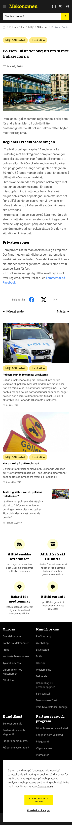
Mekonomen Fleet (46, 700)
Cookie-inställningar (38, 810)
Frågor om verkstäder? (16, 747)
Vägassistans (44, 748)
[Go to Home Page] (4, 27)
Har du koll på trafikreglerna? (21, 463)
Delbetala (41, 676)
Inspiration (38, 40)
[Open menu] (5, 6)
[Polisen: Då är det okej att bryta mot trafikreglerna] (55, 300)
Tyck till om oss (12, 663)
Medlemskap (43, 669)
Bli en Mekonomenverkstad (52, 728)
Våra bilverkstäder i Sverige (51, 707)
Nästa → (63, 311)
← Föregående (13, 311)
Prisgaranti (42, 741)
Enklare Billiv (16, 27)
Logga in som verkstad (49, 734)
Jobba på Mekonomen (16, 643)
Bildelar (40, 663)
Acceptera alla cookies (38, 800)
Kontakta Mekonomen (16, 656)
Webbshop (42, 643)
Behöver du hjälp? (13, 723)
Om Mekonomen (12, 636)
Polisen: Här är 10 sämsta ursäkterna (25, 374)
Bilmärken (9, 680)
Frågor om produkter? (15, 740)
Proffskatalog (44, 636)
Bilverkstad (42, 649)
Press (6, 649)
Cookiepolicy (45, 786)
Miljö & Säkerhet (37, 27)
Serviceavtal (43, 693)
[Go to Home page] (23, 6)
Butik (39, 656)
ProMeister (42, 754)
